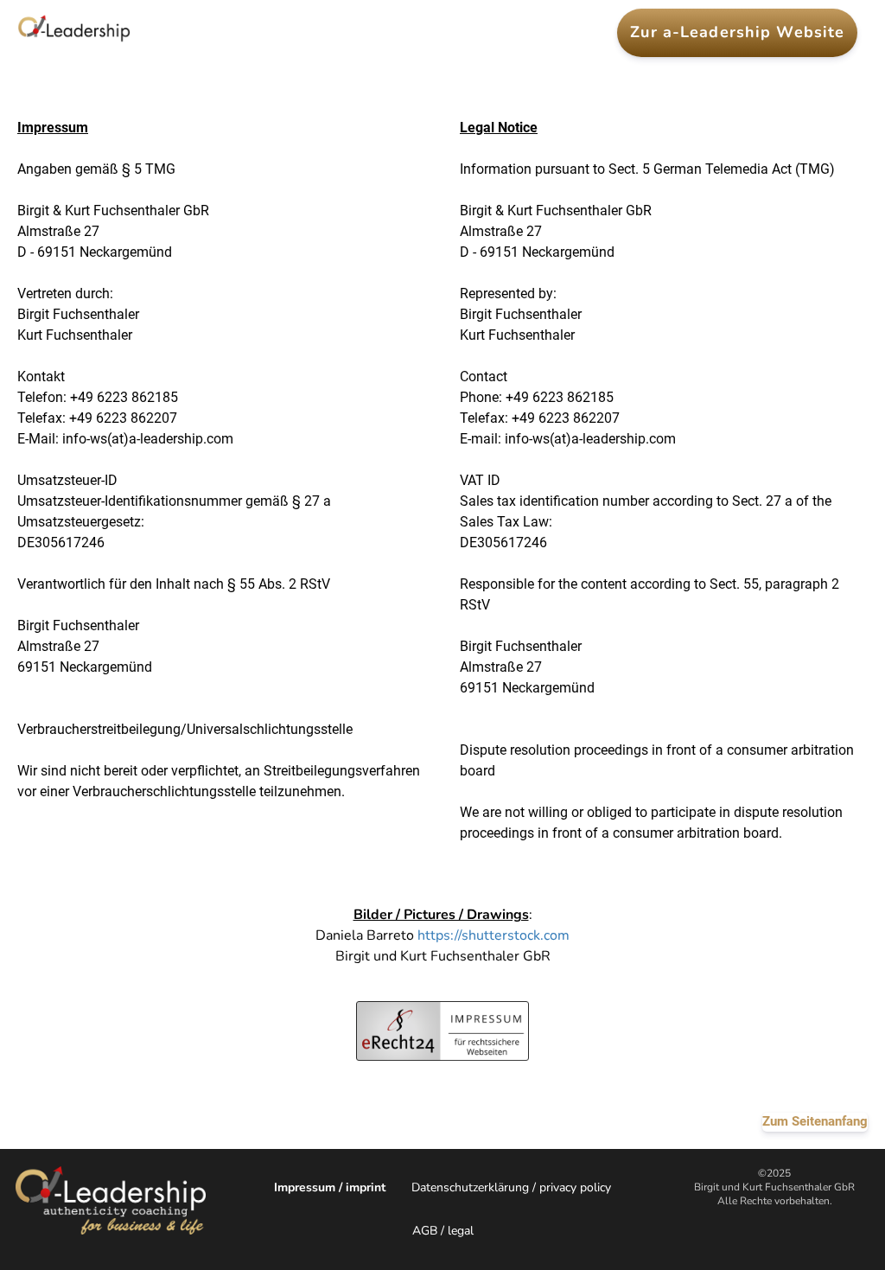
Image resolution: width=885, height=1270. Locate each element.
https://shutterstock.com (493, 935)
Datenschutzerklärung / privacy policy (511, 1187)
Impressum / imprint (329, 1187)
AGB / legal (443, 1230)
